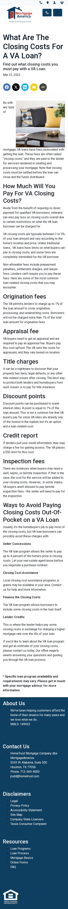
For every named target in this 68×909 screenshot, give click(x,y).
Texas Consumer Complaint (28, 824)
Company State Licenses (26, 819)
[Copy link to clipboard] (43, 87)
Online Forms (19, 862)
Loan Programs (20, 848)
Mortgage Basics (21, 858)
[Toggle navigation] (57, 12)
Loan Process (19, 853)
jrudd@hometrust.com (24, 776)
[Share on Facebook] (7, 87)
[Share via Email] (34, 87)
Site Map (16, 815)
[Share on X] (16, 87)
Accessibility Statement (26, 810)
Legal (14, 801)
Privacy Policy (19, 805)
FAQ (13, 867)
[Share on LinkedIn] (25, 87)
